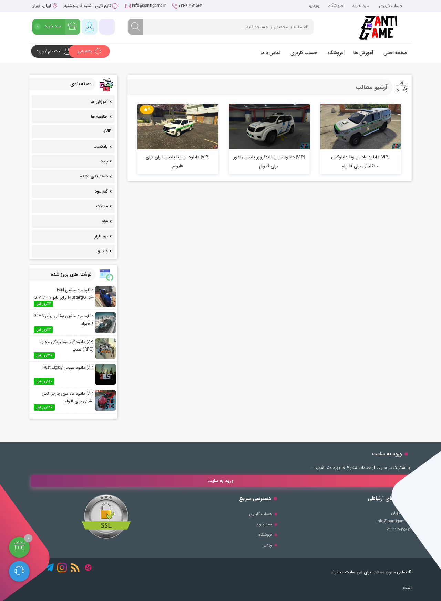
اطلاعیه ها (99, 116)
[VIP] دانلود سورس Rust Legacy (68, 367)
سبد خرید (361, 5)
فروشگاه (335, 5)
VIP (108, 131)
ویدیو (314, 5)
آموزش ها (363, 53)
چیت (103, 161)
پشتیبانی (86, 51)
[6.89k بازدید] (177, 126)
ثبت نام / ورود (49, 51)
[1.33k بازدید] (360, 126)
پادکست (100, 146)
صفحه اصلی (395, 53)
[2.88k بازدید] (269, 126)
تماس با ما (270, 53)
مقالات (102, 206)
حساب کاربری (391, 5)
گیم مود (101, 191)
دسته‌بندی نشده (94, 176)
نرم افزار (101, 236)
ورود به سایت (220, 480)
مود (105, 221)
